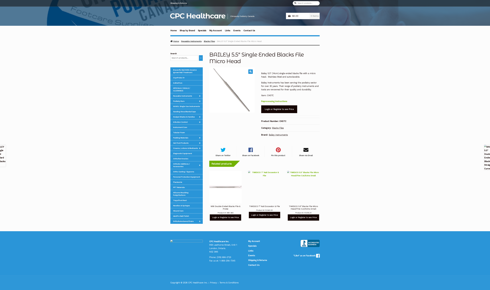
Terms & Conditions (229, 282)
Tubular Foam (179, 132)
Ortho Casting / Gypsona (183, 172)
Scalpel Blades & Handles (187, 116)
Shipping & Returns (178, 3)
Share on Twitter (223, 155)
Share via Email (306, 155)
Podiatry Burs (187, 101)
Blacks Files (209, 41)
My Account (215, 30)
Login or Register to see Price (279, 109)
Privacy (213, 282)
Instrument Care (180, 127)
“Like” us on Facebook (304, 255)
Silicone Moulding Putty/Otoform (180, 194)
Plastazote (177, 182)
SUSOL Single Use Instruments (186, 106)
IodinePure (177, 83)
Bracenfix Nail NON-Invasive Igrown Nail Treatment (185, 71)
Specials (202, 30)
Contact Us (249, 30)
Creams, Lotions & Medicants (187, 148)
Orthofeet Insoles (180, 159)
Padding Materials (187, 137)
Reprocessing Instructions (274, 101)
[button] (250, 71)
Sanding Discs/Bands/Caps (184, 112)
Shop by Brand (187, 30)
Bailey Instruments (278, 135)
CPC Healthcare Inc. (197, 282)
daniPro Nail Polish (181, 216)
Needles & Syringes (181, 206)
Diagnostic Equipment (182, 153)
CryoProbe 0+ (179, 78)
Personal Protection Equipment (186, 177)
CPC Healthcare (197, 15)
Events (237, 30)
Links (227, 30)
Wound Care (178, 211)
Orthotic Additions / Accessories (187, 165)
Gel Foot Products (187, 142)
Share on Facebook (250, 155)
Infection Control (187, 122)
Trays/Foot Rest (180, 200)
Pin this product (278, 155)
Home (173, 30)
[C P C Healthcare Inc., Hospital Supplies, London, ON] (310, 243)
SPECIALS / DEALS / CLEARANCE (181, 89)
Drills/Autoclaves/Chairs (187, 221)
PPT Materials (179, 187)
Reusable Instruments (191, 41)
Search (173, 53)
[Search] (201, 58)
